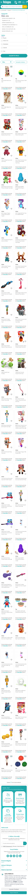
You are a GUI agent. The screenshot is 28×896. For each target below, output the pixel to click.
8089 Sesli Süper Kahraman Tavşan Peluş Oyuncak (6, 612)
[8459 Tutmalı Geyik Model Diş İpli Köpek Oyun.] (7, 681)
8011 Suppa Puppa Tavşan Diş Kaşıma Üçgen (5, 214)
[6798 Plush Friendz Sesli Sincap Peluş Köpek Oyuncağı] (21, 230)
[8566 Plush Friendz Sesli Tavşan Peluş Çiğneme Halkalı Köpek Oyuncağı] (21, 416)
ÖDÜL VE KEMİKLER (8, 26)
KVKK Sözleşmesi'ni (7, 846)
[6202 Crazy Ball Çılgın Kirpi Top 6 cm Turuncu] (21, 628)
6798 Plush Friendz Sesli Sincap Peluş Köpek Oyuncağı (20, 241)
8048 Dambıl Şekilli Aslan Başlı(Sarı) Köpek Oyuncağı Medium (6, 745)
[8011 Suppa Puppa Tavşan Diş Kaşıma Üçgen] (7, 204)
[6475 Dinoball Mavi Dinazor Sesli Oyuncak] (7, 708)
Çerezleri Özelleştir (14, 889)
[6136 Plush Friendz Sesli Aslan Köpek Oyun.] (21, 98)
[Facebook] (11, 856)
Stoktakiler (5, 44)
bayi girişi (5, 88)
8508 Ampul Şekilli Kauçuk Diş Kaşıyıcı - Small (20, 188)
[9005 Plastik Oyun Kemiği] (7, 363)
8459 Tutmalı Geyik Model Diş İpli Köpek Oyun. (6, 692)
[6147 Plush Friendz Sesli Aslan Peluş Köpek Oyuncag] (21, 151)
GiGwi (5, 40)
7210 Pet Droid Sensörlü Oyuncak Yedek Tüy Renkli (6, 665)
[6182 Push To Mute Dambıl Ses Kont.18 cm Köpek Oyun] (7, 495)
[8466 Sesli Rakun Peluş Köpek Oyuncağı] (7, 389)
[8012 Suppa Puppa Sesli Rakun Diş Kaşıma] (21, 124)
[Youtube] (17, 856)
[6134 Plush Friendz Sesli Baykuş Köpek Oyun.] (7, 124)
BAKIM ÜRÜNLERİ (7, 31)
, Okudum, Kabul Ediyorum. (14, 846)
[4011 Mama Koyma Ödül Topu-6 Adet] (21, 71)
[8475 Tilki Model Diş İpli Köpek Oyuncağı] (21, 495)
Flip (4, 38)
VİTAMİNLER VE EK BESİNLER (9, 24)
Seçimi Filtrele (14, 55)
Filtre (3, 62)
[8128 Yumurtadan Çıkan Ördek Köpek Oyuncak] (21, 336)
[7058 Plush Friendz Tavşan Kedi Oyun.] (21, 363)
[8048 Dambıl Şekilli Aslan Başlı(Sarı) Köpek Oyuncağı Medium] (7, 734)
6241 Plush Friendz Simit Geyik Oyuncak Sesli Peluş (20, 267)
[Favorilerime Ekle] (11, 76)
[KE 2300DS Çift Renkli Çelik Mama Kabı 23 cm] (21, 602)
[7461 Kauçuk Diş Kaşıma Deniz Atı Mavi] (7, 230)
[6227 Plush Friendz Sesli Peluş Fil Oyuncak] (21, 708)
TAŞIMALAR (6, 20)
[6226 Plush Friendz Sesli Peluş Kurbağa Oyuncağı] (7, 177)
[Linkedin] (20, 856)
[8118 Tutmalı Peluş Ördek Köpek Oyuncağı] (7, 549)
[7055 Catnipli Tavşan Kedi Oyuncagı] (7, 257)
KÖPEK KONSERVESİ (8, 22)
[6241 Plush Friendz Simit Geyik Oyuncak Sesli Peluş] (21, 257)
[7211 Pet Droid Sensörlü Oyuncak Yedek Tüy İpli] (7, 469)
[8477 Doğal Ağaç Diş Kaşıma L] (7, 98)
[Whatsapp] (8, 856)
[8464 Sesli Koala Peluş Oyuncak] (7, 442)
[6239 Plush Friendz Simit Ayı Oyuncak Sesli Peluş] (21, 469)
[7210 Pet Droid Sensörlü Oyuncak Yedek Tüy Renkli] (7, 655)
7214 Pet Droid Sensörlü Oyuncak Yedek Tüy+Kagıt (20, 533)
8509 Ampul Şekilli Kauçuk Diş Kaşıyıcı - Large (20, 559)
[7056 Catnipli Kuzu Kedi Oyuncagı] (7, 151)
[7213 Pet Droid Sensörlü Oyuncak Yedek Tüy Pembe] (21, 655)
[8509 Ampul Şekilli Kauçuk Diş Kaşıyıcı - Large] (21, 549)
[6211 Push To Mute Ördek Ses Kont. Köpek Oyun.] (7, 283)
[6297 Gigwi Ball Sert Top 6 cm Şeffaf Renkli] (21, 204)
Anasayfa (4, 10)
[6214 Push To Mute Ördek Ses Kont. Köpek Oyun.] (21, 575)
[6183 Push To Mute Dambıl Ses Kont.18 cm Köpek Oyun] (7, 522)
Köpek (9, 10)
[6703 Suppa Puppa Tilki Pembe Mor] (21, 442)
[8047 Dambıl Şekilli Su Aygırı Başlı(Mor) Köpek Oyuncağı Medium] (7, 575)
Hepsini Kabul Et (14, 892)
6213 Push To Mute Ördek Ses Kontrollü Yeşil (5, 320)
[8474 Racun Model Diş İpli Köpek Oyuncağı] (7, 416)
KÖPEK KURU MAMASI (8, 18)
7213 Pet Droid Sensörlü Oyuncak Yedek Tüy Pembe (20, 665)
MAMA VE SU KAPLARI (8, 29)
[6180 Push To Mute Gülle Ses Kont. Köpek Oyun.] (7, 628)
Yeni (4, 51)
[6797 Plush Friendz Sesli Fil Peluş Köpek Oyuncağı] (21, 310)
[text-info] (20, 2)
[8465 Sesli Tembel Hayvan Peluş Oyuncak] (7, 336)
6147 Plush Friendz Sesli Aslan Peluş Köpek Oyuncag (20, 161)
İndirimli (5, 47)
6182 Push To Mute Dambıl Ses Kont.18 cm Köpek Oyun (6, 506)
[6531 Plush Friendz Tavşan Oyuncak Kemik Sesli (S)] (21, 389)
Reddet (15, 881)
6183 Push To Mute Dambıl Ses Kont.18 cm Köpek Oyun (6, 533)
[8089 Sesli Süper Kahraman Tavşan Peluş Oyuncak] (7, 602)
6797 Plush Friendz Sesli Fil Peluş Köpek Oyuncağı (20, 320)
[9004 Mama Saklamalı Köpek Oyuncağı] (21, 681)
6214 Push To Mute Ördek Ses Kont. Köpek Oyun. (20, 586)
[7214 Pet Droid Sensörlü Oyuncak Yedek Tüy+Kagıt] (21, 522)
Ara (25, 6)
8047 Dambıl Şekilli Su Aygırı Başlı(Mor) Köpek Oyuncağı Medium (6, 586)
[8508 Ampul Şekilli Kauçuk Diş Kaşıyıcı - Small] (21, 177)
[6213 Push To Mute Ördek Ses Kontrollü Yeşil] (7, 310)
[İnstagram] (14, 856)
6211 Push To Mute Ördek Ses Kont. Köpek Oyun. (6, 294)
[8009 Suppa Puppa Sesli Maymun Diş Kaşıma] (21, 283)
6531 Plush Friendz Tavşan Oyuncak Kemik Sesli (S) (20, 400)
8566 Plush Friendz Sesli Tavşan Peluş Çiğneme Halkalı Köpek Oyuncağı (20, 427)
